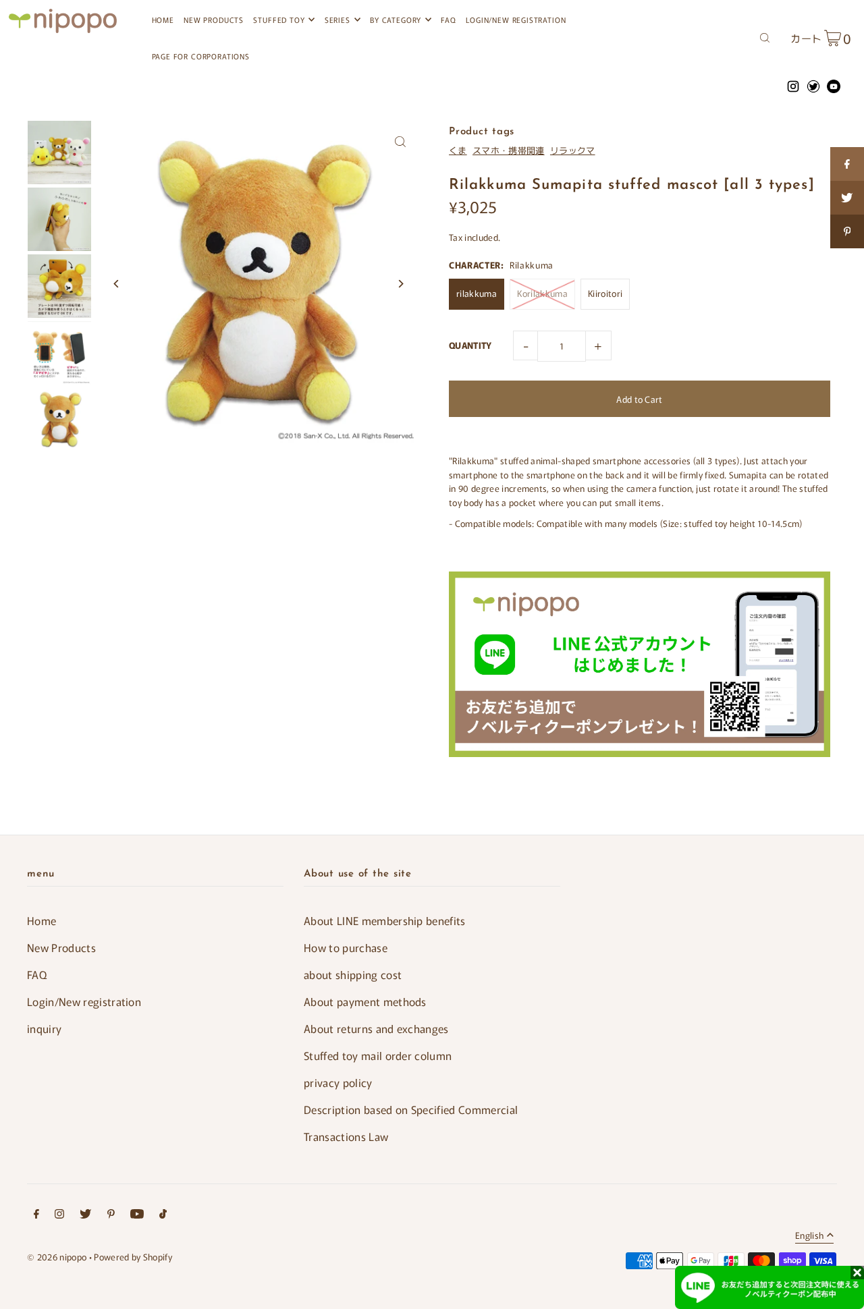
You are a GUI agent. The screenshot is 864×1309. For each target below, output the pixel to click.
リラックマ (572, 150)
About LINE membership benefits (385, 920)
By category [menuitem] (395, 19)
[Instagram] (59, 1215)
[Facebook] (36, 1215)
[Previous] (116, 284)
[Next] (400, 284)
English (809, 1236)
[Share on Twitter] (847, 198)
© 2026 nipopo (56, 1256)
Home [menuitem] (163, 19)
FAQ (37, 974)
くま (458, 150)
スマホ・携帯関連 (509, 150)
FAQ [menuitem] (448, 19)
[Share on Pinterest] (847, 231)
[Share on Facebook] (847, 164)
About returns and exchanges (376, 1028)
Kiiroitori (605, 293)
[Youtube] (137, 1215)
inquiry (44, 1028)
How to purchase (345, 947)
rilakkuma (476, 293)
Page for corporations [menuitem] (201, 56)
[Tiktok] (163, 1215)
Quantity (470, 345)
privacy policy (338, 1082)
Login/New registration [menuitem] (516, 19)
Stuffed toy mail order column (378, 1055)
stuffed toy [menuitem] (278, 19)
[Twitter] (85, 1215)
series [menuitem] (337, 19)
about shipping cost (353, 974)
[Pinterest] (111, 1215)
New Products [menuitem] (214, 19)
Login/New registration (84, 1001)
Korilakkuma (542, 293)
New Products (61, 947)
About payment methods (365, 1001)
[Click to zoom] (400, 142)
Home (41, 920)
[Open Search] (765, 36)
